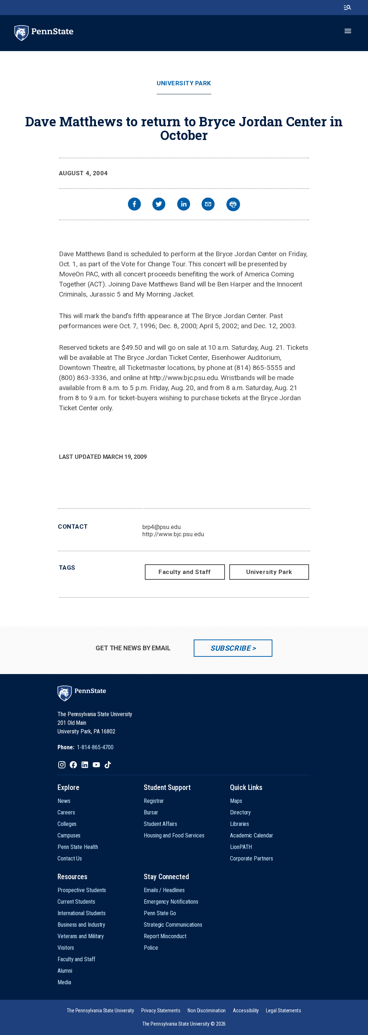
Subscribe (230, 648)
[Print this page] (233, 204)
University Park (184, 83)
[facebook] (134, 205)
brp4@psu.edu (161, 526)
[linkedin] (183, 205)
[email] (208, 205)
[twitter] (158, 205)
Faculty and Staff (184, 571)
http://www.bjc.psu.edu (173, 534)
